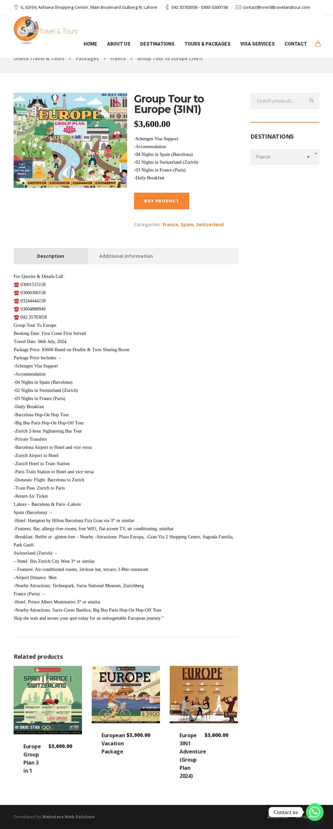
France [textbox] (283, 157)
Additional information (126, 256)
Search (311, 101)
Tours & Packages (207, 44)
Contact (296, 44)
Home (90, 44)
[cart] (318, 44)
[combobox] (285, 157)
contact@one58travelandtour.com (276, 7)
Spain (187, 224)
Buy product (161, 201)
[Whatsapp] (315, 812)
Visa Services (257, 44)
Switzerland (210, 224)
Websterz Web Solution (68, 817)
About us (118, 44)
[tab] (51, 256)
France (170, 224)
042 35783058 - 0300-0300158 (199, 7)
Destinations (157, 44)
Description (50, 256)
